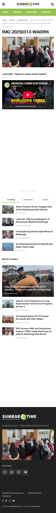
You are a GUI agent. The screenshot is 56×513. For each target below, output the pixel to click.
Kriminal (46, 12)
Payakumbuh (23, 20)
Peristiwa (31, 12)
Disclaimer (6, 496)
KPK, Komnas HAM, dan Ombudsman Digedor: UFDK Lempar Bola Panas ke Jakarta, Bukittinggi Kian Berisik (34, 331)
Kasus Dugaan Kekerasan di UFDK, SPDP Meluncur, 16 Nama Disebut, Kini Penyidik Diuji (27, 288)
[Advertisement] (28, 137)
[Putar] (5, 106)
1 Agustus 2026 (23, 338)
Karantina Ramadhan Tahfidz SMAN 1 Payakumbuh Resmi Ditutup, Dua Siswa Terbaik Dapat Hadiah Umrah (27, 23)
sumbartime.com (15, 506)
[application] (28, 94)
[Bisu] (45, 106)
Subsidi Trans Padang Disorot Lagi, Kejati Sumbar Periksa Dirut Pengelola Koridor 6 (34, 304)
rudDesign (36, 506)
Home (5, 12)
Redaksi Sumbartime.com (13, 493)
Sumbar (17, 12)
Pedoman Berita (34, 493)
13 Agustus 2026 (23, 322)
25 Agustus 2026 (12, 293)
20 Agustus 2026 (23, 310)
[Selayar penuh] (50, 106)
